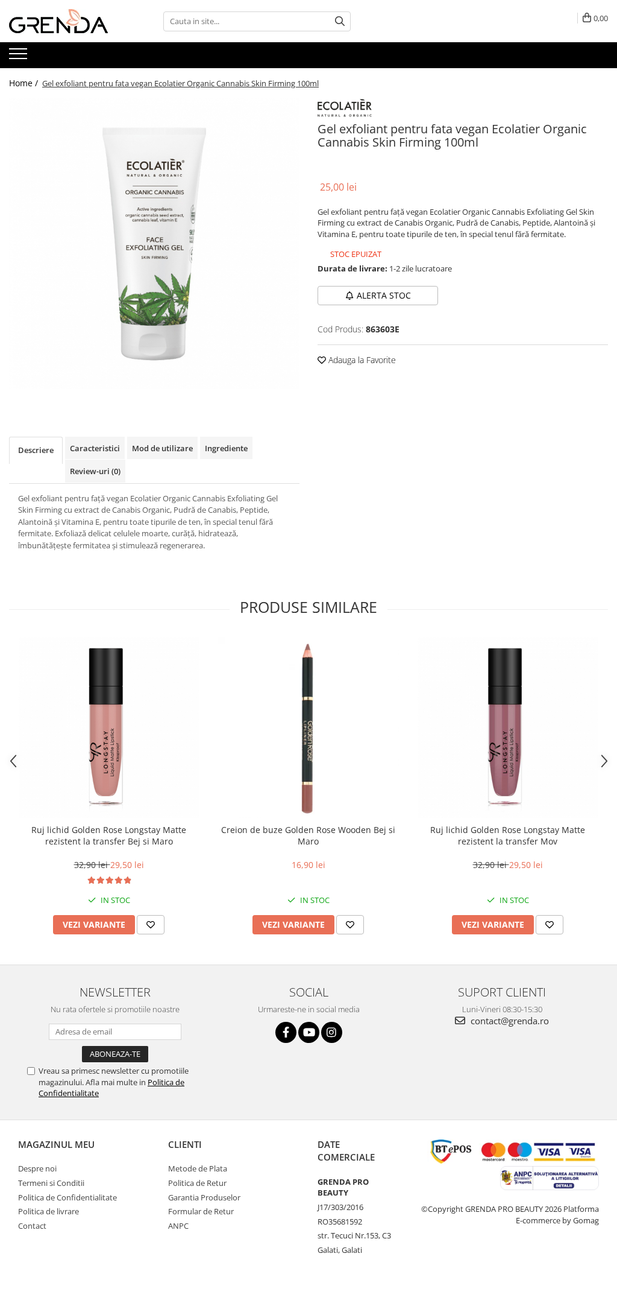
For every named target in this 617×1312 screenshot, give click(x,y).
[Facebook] (285, 1032)
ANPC (178, 1225)
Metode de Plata (197, 1168)
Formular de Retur (201, 1211)
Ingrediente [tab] (226, 448)
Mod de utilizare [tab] (162, 448)
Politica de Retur (197, 1182)
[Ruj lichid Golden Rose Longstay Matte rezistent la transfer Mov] (508, 727)
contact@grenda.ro (508, 1021)
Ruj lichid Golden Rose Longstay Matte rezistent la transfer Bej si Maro (108, 835)
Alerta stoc (384, 295)
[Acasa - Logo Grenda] (69, 21)
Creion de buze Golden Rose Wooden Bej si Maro (308, 835)
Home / (24, 83)
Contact (32, 1225)
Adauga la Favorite (361, 360)
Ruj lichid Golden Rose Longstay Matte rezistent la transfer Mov (507, 835)
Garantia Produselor (204, 1197)
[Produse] (19, 57)
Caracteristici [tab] (95, 448)
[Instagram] (331, 1032)
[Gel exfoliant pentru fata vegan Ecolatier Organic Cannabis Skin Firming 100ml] (154, 243)
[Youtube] (308, 1032)
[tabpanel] (154, 243)
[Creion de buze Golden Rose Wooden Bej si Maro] (308, 727)
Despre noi (37, 1168)
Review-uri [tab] (95, 471)
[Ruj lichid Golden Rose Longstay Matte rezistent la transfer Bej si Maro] (109, 727)
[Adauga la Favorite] (150, 924)
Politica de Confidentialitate (67, 1197)
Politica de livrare (48, 1211)
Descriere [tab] (36, 450)
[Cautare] (340, 21)
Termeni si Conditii (51, 1182)
